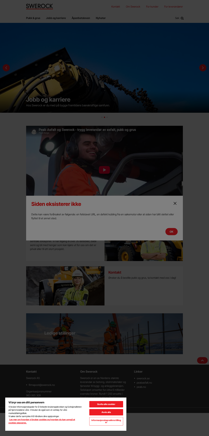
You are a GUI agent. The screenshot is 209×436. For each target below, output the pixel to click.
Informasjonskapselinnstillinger (106, 421)
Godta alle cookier (106, 404)
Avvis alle (106, 412)
